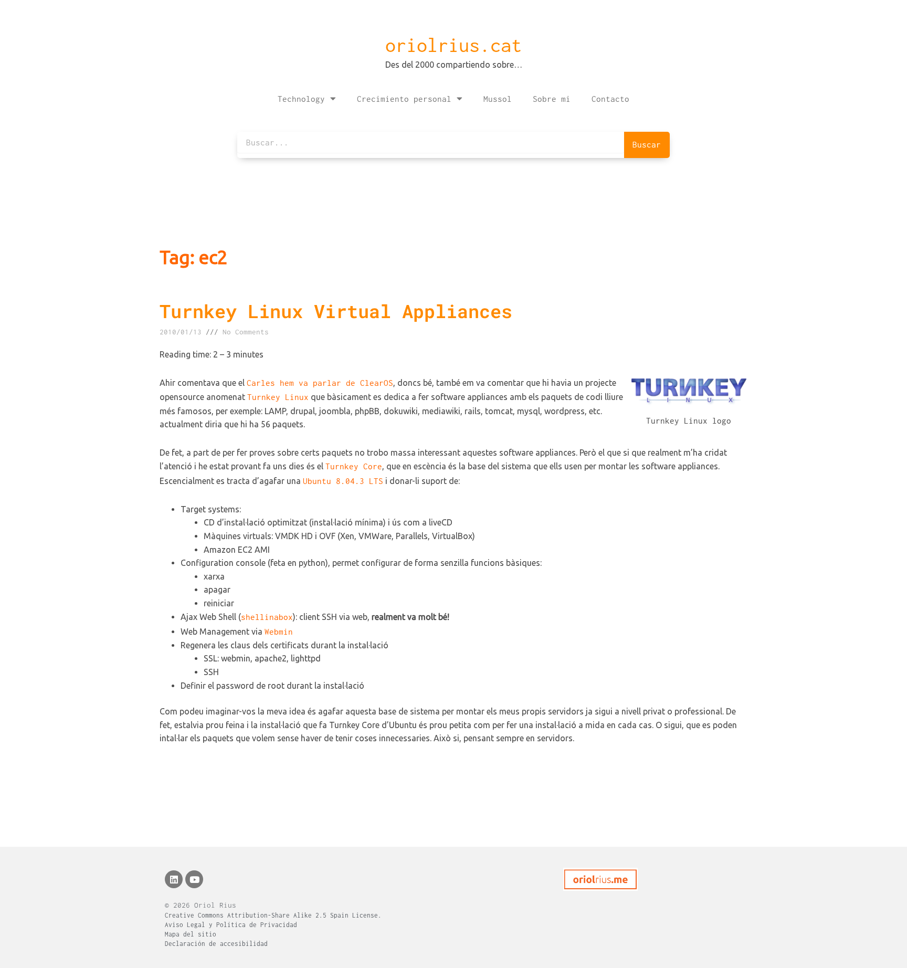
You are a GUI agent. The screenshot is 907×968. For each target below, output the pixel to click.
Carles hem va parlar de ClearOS (320, 382)
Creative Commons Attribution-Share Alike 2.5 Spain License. (273, 915)
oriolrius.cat (453, 45)
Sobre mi (552, 98)
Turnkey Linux (278, 397)
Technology (301, 98)
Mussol (497, 98)
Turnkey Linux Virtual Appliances (336, 311)
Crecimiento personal (404, 98)
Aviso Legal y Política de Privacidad (231, 924)
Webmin (279, 631)
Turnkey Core (353, 466)
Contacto (610, 98)
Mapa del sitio (190, 934)
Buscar (646, 144)
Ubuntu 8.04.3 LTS (343, 481)
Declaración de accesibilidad (216, 943)
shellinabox (267, 617)
